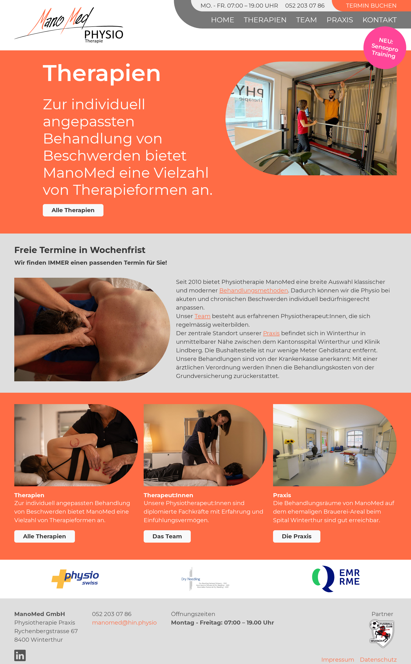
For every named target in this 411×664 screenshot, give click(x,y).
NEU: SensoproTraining (385, 48)
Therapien (265, 19)
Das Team (167, 536)
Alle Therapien (73, 210)
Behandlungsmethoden (253, 290)
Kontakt (379, 19)
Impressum (337, 659)
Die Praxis (297, 536)
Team (306, 19)
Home (222, 19)
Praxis (340, 19)
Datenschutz (378, 659)
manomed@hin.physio (124, 622)
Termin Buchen (371, 5)
